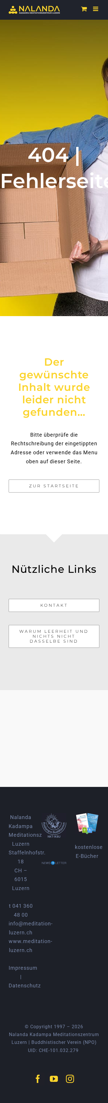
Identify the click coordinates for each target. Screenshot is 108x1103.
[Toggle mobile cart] (84, 9)
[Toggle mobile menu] (96, 9)
